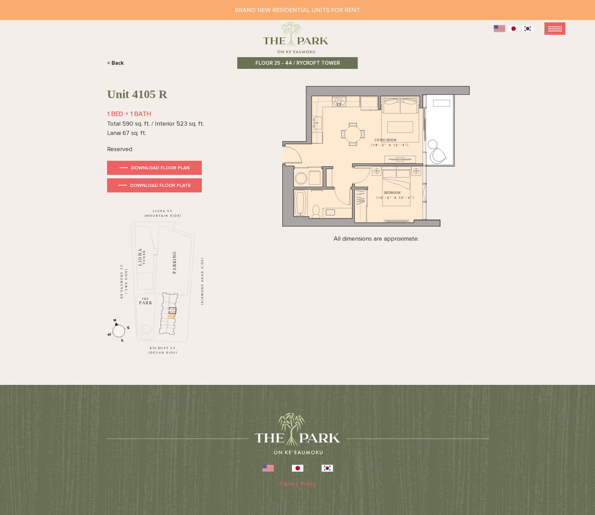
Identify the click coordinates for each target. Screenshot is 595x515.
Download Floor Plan (160, 168)
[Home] (297, 40)
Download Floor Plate (160, 185)
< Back (115, 63)
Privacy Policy (297, 483)
